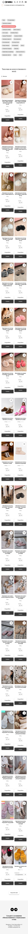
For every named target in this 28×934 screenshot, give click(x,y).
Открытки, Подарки (7, 48)
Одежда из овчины (7, 29)
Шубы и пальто (17, 29)
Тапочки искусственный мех (9, 26)
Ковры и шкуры (6, 45)
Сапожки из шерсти (7, 39)
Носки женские (17, 39)
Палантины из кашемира (8, 51)
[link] (17, 2)
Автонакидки (15, 45)
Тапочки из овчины (7, 23)
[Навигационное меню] (26, 2)
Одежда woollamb (18, 35)
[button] (14, 2)
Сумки (15, 54)
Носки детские (15, 42)
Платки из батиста (20, 51)
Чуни (4, 20)
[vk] (12, 909)
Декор (22, 45)
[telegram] (15, 909)
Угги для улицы (11, 20)
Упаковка (16, 48)
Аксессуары (5, 32)
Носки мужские (6, 42)
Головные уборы (14, 32)
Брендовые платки (7, 54)
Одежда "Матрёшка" (7, 35)
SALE (20, 54)
